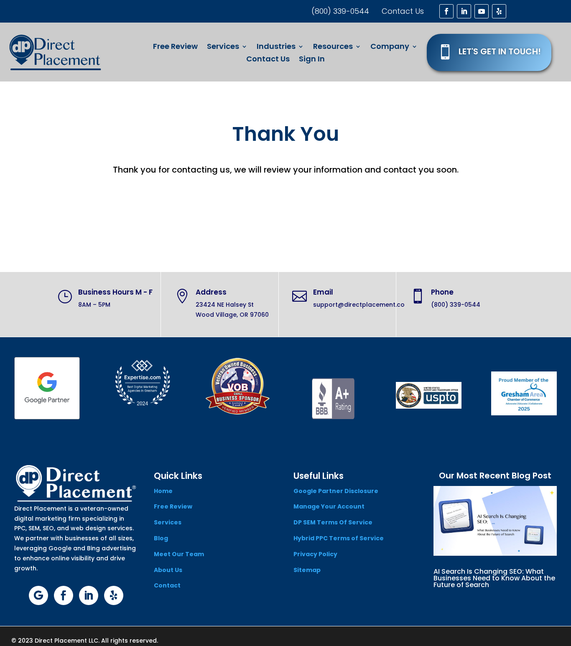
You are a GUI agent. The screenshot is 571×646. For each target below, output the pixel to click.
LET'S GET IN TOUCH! (500, 51)
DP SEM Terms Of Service (332, 522)
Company (389, 47)
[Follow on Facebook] (446, 11)
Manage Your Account (329, 506)
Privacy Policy (315, 554)
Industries (276, 47)
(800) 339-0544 (340, 11)
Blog (161, 538)
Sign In (312, 60)
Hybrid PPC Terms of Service (338, 538)
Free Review (175, 47)
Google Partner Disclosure (335, 491)
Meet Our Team (179, 554)
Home (163, 491)
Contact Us (268, 60)
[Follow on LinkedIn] (464, 11)
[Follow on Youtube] (481, 11)
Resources (333, 47)
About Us (168, 570)
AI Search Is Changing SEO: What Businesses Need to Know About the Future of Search (494, 578)
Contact (167, 585)
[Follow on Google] (38, 595)
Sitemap (307, 570)
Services (223, 47)
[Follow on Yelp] (499, 11)
